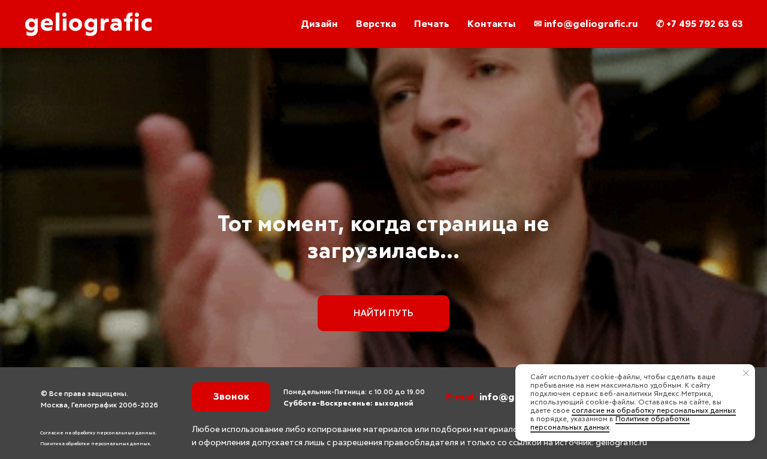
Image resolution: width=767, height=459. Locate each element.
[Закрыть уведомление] (746, 373)
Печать (431, 24)
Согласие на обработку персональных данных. (98, 433)
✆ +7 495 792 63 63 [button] (699, 24)
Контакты (491, 24)
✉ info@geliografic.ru (586, 24)
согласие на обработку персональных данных (654, 411)
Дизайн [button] (319, 24)
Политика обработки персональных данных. (95, 444)
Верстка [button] (376, 24)
